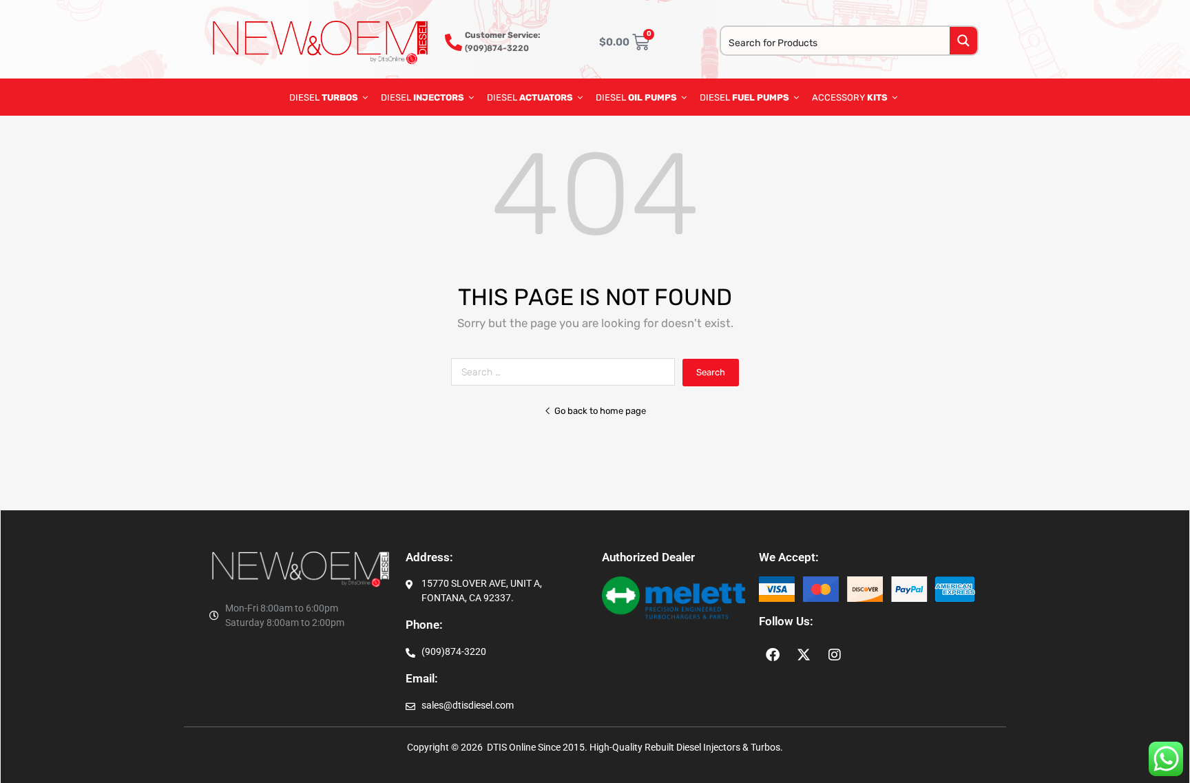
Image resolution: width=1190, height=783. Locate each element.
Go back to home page (600, 411)
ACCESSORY (850, 97)
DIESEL (323, 97)
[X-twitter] (803, 655)
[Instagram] (834, 655)
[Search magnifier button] (963, 40)
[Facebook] (772, 655)
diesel (636, 97)
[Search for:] (566, 372)
